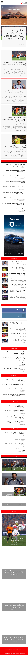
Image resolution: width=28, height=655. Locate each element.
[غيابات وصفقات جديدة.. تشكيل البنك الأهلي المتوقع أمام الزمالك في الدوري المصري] (19, 55)
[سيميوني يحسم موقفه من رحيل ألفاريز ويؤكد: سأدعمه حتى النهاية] (5, 297)
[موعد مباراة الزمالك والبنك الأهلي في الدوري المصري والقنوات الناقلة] (14, 628)
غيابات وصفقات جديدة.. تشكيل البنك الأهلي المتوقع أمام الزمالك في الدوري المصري (14, 35)
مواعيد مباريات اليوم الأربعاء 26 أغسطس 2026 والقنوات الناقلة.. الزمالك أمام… (14, 572)
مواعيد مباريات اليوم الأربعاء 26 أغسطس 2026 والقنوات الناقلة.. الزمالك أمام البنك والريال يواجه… (14, 119)
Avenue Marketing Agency (9, 653)
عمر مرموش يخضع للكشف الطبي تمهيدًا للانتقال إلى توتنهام (15, 481)
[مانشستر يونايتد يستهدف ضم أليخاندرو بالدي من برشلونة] (5, 286)
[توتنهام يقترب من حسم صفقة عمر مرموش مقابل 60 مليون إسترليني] (5, 280)
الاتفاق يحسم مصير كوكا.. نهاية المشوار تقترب (13, 384)
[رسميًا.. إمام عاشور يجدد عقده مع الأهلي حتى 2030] (5, 275)
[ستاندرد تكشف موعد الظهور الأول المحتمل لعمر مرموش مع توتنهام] (5, 292)
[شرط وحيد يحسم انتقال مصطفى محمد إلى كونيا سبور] (19, 139)
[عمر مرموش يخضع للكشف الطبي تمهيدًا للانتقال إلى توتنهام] (19, 84)
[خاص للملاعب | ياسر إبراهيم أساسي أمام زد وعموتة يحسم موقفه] (8, 501)
